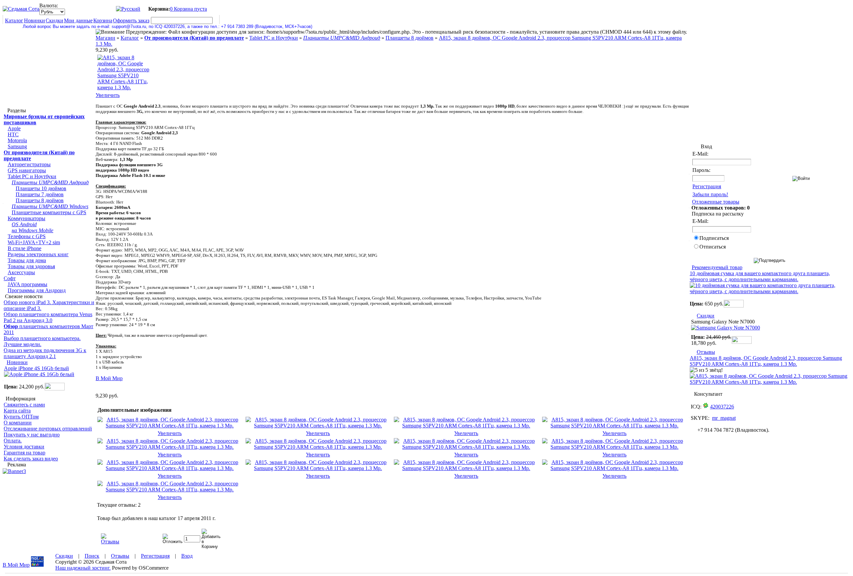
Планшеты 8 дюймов (40, 200)
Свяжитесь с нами (24, 404)
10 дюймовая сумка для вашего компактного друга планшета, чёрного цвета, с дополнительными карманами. (760, 276)
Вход (187, 556)
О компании (18, 422)
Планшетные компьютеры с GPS (49, 212)
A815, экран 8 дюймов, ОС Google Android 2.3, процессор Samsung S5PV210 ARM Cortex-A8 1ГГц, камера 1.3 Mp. (766, 361)
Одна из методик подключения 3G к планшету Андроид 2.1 (45, 353)
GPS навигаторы (27, 170)
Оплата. (13, 440)
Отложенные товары (715, 202)
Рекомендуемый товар (717, 267)
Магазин (105, 38)
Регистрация (706, 186)
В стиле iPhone (24, 248)
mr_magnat (724, 418)
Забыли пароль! (710, 194)
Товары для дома (27, 260)
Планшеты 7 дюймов (40, 194)
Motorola (17, 140)
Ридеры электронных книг (38, 254)
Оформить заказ (131, 20)
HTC (13, 134)
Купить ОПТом (21, 416)
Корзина (102, 20)
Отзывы (706, 352)
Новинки (34, 20)
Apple (14, 128)
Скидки (54, 20)
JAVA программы (27, 284)
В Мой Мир (109, 378)
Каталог (14, 20)
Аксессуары (21, 272)
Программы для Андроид (37, 290)
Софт (10, 278)
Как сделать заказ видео (31, 458)
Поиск (92, 556)
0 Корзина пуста (188, 9)
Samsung (17, 146)
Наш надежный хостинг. (83, 568)
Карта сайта (17, 410)
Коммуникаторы (26, 218)
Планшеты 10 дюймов (41, 188)
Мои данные (78, 20)
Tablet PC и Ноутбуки (32, 176)
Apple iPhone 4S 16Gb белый (36, 368)
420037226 (722, 406)
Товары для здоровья (31, 266)
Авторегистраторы (29, 164)
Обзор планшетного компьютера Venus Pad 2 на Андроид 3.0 (48, 317)
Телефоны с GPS (27, 236)
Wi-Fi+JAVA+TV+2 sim (34, 242)
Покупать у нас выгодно (32, 434)
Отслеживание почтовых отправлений (48, 428)
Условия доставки (24, 446)
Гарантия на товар (24, 452)
